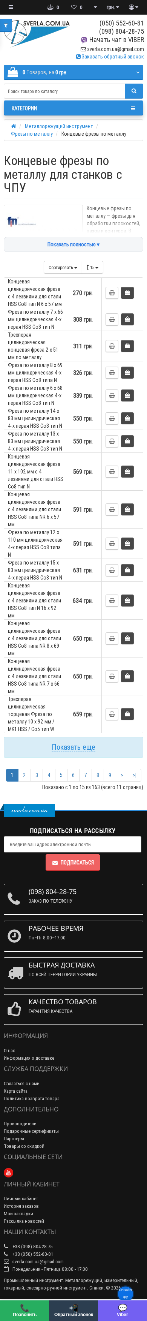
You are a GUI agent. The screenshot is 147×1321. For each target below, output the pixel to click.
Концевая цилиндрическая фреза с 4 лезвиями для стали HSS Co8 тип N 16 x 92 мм (34, 600)
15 (92, 267)
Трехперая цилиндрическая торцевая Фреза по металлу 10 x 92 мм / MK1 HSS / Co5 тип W (31, 714)
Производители (20, 1123)
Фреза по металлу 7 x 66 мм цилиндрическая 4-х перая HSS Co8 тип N (35, 319)
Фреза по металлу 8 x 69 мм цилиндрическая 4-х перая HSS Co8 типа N (35, 372)
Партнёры (14, 1138)
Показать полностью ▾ (73, 244)
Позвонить (25, 1310)
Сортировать (61, 267)
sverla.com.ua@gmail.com (115, 49)
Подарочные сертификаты (31, 1131)
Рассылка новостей (24, 1221)
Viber (122, 1310)
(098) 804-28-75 (121, 31)
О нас (9, 1050)
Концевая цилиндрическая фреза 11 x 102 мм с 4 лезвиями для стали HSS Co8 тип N (35, 471)
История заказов (21, 1206)
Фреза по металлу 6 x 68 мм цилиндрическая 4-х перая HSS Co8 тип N (35, 395)
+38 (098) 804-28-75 (32, 1246)
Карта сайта (16, 1091)
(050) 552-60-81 (122, 23)
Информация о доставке (29, 1058)
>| (134, 775)
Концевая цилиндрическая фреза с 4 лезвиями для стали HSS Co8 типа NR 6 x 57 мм (34, 509)
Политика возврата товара (32, 1098)
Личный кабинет (21, 1198)
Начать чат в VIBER (116, 39)
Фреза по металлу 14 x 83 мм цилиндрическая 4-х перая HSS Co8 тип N (35, 418)
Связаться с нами (22, 1083)
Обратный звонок (73, 1310)
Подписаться (77, 862)
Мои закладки (18, 1213)
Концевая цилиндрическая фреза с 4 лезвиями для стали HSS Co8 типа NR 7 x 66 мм (34, 676)
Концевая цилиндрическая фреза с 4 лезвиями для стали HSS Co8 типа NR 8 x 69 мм (34, 638)
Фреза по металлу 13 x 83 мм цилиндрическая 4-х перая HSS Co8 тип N (35, 441)
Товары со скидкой (24, 1146)
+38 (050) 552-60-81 (32, 1254)
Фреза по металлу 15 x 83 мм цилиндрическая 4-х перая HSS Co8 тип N (35, 570)
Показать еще (73, 747)
